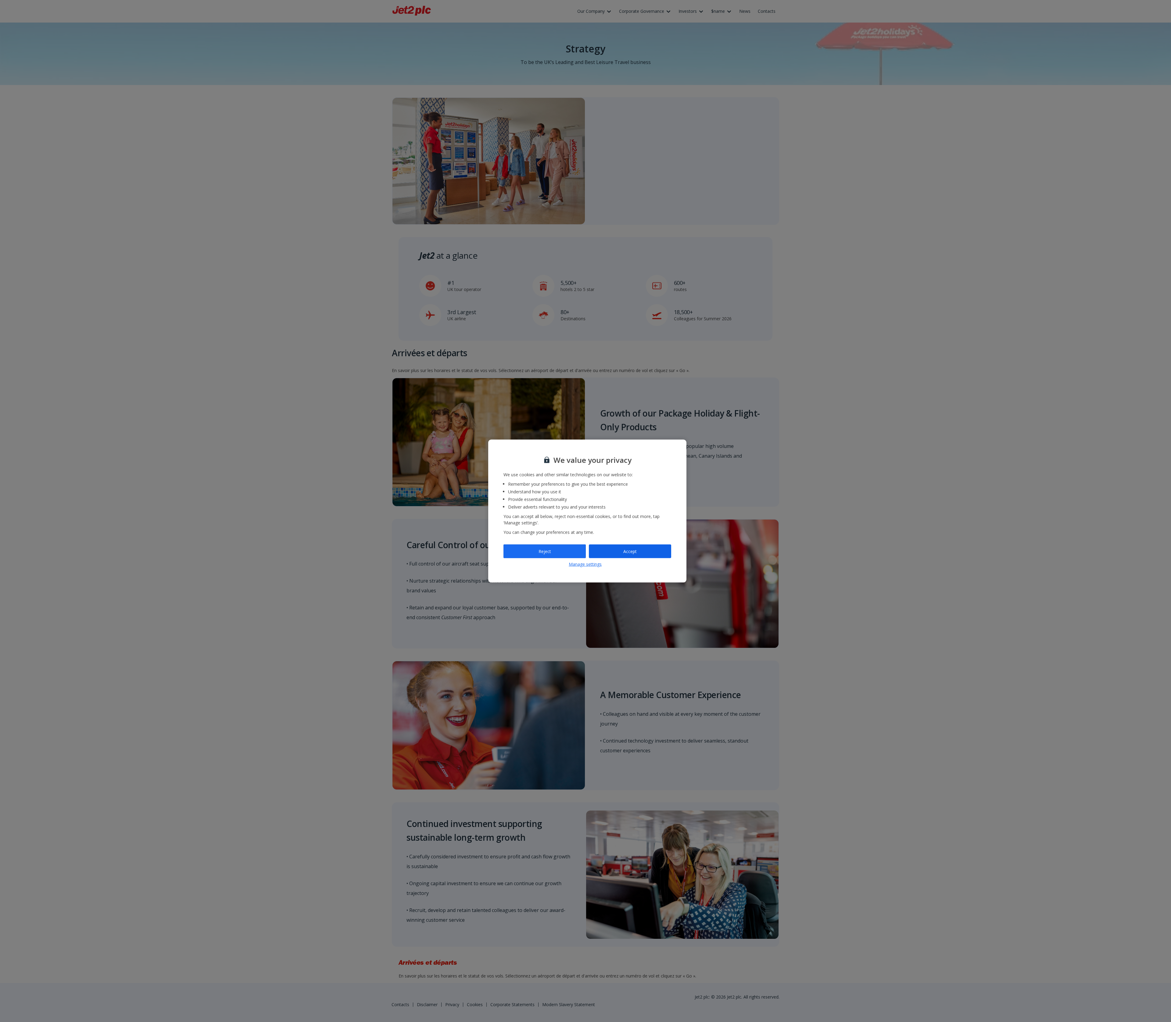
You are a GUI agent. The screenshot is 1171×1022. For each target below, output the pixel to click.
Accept (630, 551)
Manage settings (585, 564)
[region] (587, 511)
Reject (545, 551)
